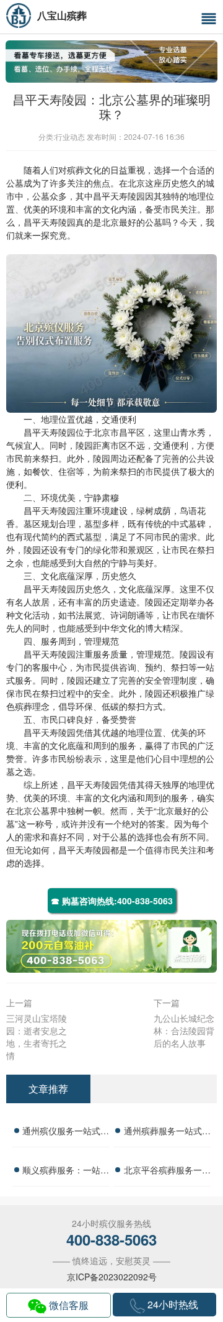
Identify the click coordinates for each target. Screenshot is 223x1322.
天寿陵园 (127, 196)
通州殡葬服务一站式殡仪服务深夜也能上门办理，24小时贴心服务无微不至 (167, 1132)
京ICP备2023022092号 (112, 1276)
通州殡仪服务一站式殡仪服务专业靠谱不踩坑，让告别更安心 (65, 1132)
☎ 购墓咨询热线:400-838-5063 (112, 900)
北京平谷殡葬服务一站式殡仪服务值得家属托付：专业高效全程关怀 (167, 1172)
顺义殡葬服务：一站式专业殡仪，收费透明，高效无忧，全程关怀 (65, 1172)
